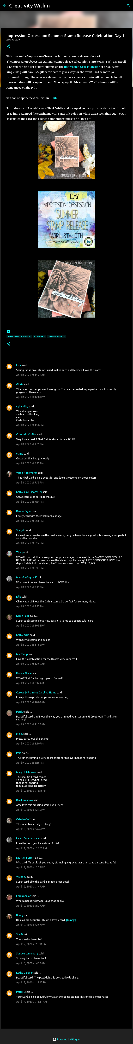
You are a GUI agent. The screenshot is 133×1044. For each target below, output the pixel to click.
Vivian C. (21, 876)
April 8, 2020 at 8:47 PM (30, 568)
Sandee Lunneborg (27, 953)
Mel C (19, 733)
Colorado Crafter (26, 434)
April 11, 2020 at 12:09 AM (31, 848)
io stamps (39, 336)
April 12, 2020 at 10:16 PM (31, 944)
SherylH (20, 530)
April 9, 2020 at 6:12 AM (30, 683)
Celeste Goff (23, 819)
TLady (20, 552)
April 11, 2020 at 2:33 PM (30, 867)
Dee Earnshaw (24, 800)
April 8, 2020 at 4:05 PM (30, 444)
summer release (56, 336)
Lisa (18, 365)
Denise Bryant (24, 511)
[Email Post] (8, 333)
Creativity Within (29, 5)
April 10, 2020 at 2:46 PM (30, 809)
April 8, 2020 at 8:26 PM (30, 520)
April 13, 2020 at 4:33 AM (30, 963)
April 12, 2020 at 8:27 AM (30, 905)
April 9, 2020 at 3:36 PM (30, 762)
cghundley (22, 406)
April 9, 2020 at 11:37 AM (30, 724)
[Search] (54, 6)
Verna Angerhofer (26, 472)
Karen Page (22, 615)
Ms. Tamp (22, 654)
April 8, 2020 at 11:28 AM (30, 374)
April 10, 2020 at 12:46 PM (31, 790)
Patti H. (20, 991)
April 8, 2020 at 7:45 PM (30, 482)
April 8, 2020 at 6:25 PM (30, 463)
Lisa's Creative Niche (28, 838)
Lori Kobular (23, 895)
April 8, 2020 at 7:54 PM (30, 501)
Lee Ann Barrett (25, 857)
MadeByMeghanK (26, 577)
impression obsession (19, 336)
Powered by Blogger (68, 1039)
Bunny (20, 915)
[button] (8, 46)
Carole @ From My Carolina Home (36, 692)
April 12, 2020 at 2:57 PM (30, 924)
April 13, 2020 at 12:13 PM (31, 982)
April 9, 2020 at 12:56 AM (30, 663)
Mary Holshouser (26, 772)
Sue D (19, 934)
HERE (53, 98)
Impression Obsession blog (82, 66)
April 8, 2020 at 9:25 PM (30, 606)
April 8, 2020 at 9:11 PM (30, 587)
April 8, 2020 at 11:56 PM (30, 644)
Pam (18, 752)
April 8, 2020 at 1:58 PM (30, 425)
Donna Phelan (24, 673)
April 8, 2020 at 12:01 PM (30, 397)
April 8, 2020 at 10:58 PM (30, 625)
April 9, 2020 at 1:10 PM (30, 743)
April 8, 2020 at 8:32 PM (30, 543)
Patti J (20, 711)
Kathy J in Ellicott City (29, 491)
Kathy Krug (22, 634)
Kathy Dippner (24, 972)
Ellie (18, 596)
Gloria (19, 384)
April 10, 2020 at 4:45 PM (30, 829)
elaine (19, 453)
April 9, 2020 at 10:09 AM (30, 702)
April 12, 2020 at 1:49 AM (30, 886)
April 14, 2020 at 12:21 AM (31, 1001)
